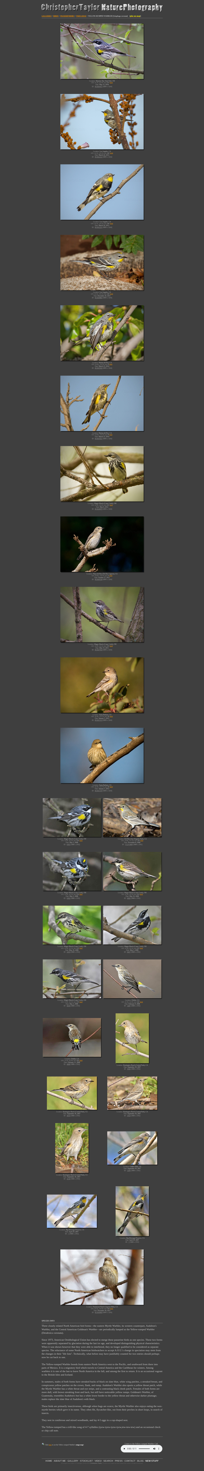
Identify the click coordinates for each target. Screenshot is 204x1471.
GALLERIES (46, 16)
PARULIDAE (81, 16)
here (50, 1445)
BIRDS (56, 16)
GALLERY (73, 1461)
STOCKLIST (86, 1461)
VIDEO (98, 1461)
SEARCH (108, 1461)
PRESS (119, 1461)
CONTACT (129, 1461)
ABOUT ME (60, 1461)
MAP (111, 82)
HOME (49, 1461)
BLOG (140, 1461)
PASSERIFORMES (67, 16)
